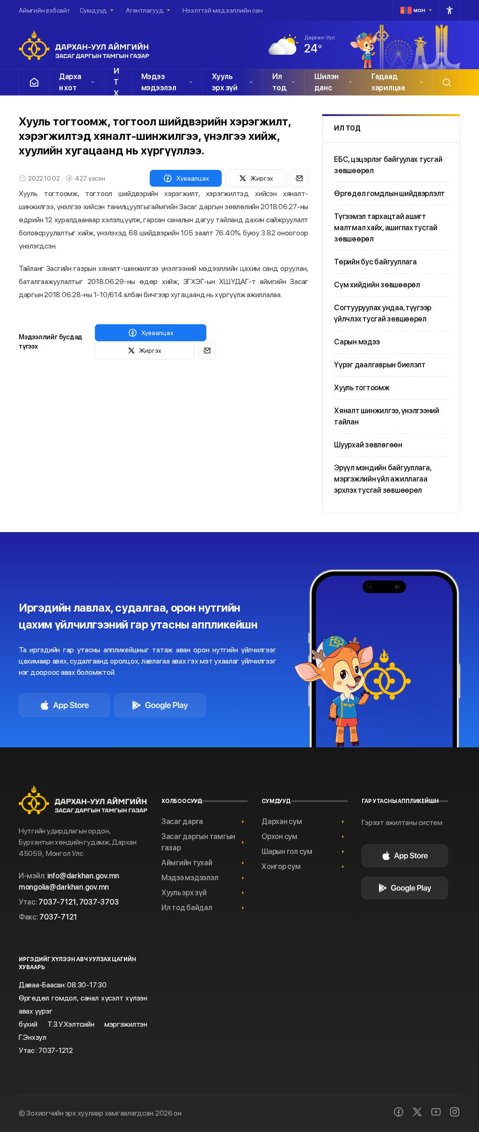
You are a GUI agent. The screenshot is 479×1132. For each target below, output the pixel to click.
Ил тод (279, 82)
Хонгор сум (280, 866)
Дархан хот (70, 82)
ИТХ (116, 82)
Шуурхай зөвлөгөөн (368, 444)
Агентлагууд (145, 10)
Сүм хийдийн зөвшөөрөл (377, 284)
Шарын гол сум (286, 851)
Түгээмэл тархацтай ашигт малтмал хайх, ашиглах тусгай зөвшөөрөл (385, 227)
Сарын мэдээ (356, 341)
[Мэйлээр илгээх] (299, 178)
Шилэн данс (326, 82)
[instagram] (454, 1111)
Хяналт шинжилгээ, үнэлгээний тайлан (386, 416)
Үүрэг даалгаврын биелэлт (380, 364)
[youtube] (436, 1111)
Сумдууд (93, 10)
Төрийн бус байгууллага (375, 261)
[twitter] (417, 1111)
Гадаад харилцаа (388, 82)
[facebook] (398, 1111)
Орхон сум (279, 836)
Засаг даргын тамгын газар (198, 842)
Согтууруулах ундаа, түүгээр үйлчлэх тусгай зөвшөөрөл (382, 313)
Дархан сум (281, 821)
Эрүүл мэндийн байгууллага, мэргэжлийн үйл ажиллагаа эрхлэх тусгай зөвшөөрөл (382, 479)
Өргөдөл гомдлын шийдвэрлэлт (389, 193)
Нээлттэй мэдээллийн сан (222, 10)
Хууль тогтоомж (361, 387)
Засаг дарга (182, 821)
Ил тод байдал (186, 907)
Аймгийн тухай (186, 862)
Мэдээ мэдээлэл (158, 82)
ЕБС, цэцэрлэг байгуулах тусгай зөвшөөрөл (388, 165)
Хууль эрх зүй (225, 82)
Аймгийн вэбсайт (44, 10)
